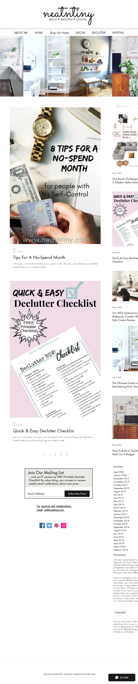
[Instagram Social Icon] (63, 525)
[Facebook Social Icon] (42, 525)
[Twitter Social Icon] (49, 525)
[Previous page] (44, 454)
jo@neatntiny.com (54, 510)
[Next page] (66, 454)
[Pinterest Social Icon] (56, 525)
